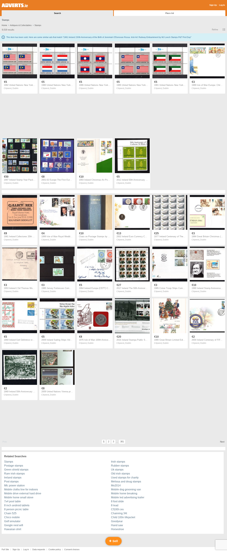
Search (57, 13)
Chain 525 (10, 513)
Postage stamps (13, 465)
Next (222, 442)
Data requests (38, 549)
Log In (222, 5)
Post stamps (11, 481)
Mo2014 (116, 485)
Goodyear (117, 521)
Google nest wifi (13, 525)
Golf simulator (12, 521)
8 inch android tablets (16, 505)
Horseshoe (117, 529)
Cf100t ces (117, 509)
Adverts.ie (15, 5)
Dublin (15, 88)
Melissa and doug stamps (126, 481)
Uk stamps (117, 469)
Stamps (8, 461)
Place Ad (169, 13)
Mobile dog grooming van (126, 489)
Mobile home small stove (18, 497)
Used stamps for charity (125, 477)
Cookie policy (55, 549)
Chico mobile (12, 517)
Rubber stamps (120, 465)
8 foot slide (117, 501)
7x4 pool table (12, 501)
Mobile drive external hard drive (22, 493)
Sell (115, 541)
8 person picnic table (16, 509)
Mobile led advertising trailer (127, 497)
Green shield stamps (16, 469)
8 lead (114, 505)
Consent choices (71, 549)
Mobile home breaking (124, 493)
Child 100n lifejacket (123, 517)
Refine (215, 29)
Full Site (5, 549)
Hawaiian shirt (12, 529)
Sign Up (213, 5)
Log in (26, 549)
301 (122, 441)
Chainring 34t (119, 513)
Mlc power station (14, 485)
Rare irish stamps (14, 473)
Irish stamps (118, 461)
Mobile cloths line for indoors (21, 489)
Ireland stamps (12, 477)
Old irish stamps (120, 473)
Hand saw (117, 525)
